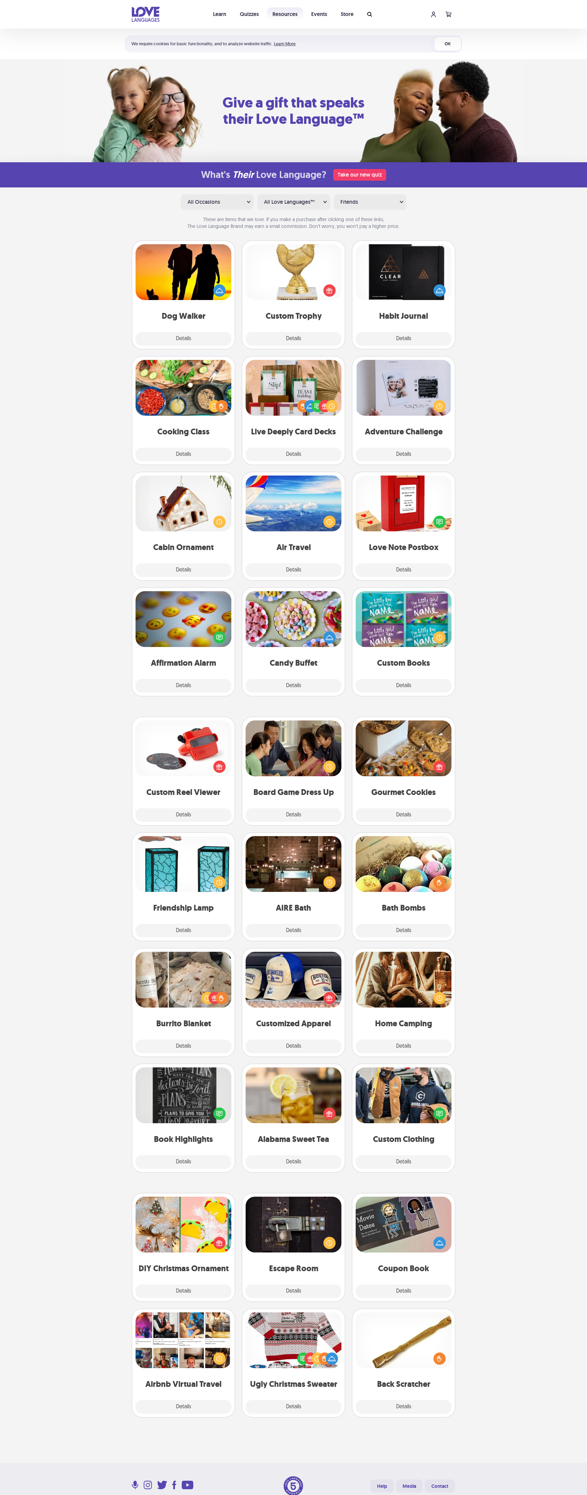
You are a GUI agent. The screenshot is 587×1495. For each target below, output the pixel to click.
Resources (285, 14)
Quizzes (249, 14)
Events (319, 14)
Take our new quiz (360, 174)
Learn (219, 14)
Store (347, 14)
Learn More (285, 44)
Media (409, 1486)
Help (382, 1486)
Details (183, 339)
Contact (439, 1486)
